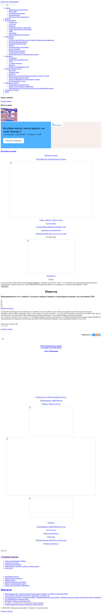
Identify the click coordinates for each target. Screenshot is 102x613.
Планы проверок (14, 49)
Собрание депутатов (12, 90)
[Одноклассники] (96, 335)
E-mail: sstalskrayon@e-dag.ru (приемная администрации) (24, 604)
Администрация (9, 556)
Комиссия (12, 74)
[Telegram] (99, 335)
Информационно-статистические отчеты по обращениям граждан (31, 88)
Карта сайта (13, 11)
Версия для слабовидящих (10, 1)
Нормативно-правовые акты (18, 60)
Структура (12, 24)
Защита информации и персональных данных (24, 79)
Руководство (13, 22)
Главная (7, 8)
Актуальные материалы (17, 13)
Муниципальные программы (18, 47)
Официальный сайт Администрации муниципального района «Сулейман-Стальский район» (36, 594)
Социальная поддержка (17, 52)
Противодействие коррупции (19, 77)
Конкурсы (12, 70)
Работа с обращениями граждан (15, 584)
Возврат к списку (7, 329)
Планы (11, 38)
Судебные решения (15, 63)
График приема (10, 580)
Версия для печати (7, 308)
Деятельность (9, 36)
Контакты (12, 26)
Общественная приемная (13, 578)
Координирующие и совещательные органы (24, 54)
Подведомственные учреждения (20, 27)
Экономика (12, 33)
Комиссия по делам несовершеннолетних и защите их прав (29, 76)
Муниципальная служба (13, 69)
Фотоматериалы (14, 15)
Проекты (12, 65)
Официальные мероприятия (18, 10)
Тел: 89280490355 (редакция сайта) (16, 599)
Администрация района (13, 564)
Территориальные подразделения (20, 29)
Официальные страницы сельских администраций (22, 566)
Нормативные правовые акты (19, 85)
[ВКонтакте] (94, 335)
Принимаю (5, 286)
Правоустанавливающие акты (19, 67)
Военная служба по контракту (19, 17)
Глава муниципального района (15, 561)
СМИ (10, 31)
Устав (11, 61)
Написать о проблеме (14, 140)
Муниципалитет (10, 20)
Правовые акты (14, 72)
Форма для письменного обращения (21, 86)
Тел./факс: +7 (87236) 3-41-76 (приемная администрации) (24, 603)
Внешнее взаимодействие (17, 44)
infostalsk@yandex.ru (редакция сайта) (17, 601)
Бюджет (11, 45)
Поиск (7, 92)
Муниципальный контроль (18, 42)
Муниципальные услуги (17, 81)
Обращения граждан (12, 83)
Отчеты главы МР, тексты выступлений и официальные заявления (31, 40)
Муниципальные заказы (17, 51)
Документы (9, 56)
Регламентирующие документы (15, 582)
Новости (8, 19)
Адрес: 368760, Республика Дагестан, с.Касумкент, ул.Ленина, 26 (27, 595)
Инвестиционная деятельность (19, 35)
